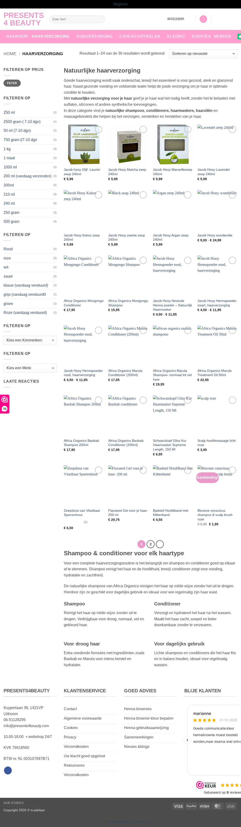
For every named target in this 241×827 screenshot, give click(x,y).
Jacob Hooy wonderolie (214, 235)
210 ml (9, 194)
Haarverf (17, 36)
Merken (222, 36)
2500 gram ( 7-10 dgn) (22, 122)
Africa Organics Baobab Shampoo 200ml (81, 443)
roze (7, 258)
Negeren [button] (120, 4)
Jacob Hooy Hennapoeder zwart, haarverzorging (217, 303)
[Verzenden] (100, 19)
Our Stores (14, 803)
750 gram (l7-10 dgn (20, 140)
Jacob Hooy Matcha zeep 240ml (127, 172)
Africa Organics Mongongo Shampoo (128, 303)
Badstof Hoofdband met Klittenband (170, 513)
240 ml (9, 203)
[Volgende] (160, 544)
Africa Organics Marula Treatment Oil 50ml (214, 373)
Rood (8, 249)
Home (10, 53)
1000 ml (10, 167)
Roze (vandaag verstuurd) (25, 313)
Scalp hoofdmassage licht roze (216, 443)
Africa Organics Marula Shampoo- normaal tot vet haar (172, 375)
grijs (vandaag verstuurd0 (25, 294)
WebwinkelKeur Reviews (128, 822)
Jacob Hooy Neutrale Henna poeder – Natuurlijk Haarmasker (172, 305)
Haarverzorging (50, 36)
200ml (9, 185)
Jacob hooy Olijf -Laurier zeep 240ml (82, 172)
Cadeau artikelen (139, 36)
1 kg (7, 149)
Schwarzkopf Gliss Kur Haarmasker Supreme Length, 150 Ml (169, 445)
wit (6, 267)
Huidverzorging (94, 36)
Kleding (176, 36)
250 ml (9, 112)
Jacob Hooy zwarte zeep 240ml (126, 237)
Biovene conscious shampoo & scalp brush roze (215, 515)
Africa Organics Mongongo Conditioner (84, 303)
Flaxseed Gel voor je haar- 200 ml (128, 513)
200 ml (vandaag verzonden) (27, 176)
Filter (12, 83)
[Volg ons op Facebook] (216, 19)
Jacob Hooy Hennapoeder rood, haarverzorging (83, 373)
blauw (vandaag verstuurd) (26, 285)
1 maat (9, 158)
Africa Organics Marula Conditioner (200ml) (125, 373)
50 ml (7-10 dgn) (17, 131)
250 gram (11, 213)
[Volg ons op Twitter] (228, 19)
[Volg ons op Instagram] (222, 19)
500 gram (11, 221)
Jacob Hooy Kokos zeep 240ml (82, 237)
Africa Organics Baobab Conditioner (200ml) (126, 443)
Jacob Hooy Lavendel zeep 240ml (213, 172)
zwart (8, 276)
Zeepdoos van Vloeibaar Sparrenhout (82, 513)
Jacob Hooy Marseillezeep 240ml (172, 172)
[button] (190, 19)
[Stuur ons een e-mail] (234, 19)
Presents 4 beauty (23, 19)
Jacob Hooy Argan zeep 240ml (171, 237)
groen (8, 304)
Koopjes (201, 36)
